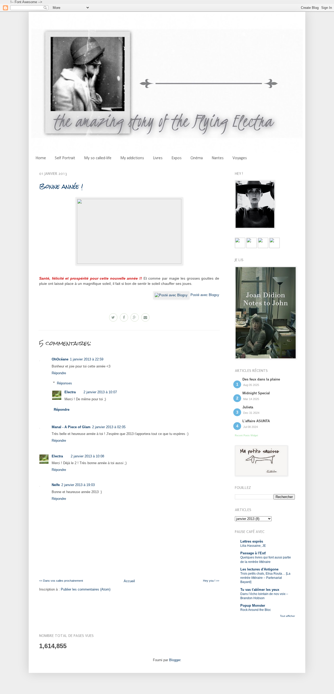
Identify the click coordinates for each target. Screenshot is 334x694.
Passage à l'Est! (253, 553)
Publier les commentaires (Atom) (85, 589)
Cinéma (196, 158)
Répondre (59, 373)
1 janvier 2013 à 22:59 (86, 359)
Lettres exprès (251, 541)
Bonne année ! (61, 186)
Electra (70, 392)
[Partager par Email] (145, 317)
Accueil (129, 581)
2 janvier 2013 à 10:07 (100, 392)
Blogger (174, 660)
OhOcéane (60, 359)
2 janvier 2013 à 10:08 (87, 456)
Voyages (239, 158)
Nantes (218, 158)
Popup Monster (252, 605)
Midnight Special (256, 393)
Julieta (247, 407)
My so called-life (97, 158)
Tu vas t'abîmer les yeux (259, 590)
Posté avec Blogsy (204, 295)
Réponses (64, 383)
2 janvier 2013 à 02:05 (109, 427)
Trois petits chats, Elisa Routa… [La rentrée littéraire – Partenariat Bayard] (265, 578)
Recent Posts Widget (246, 435)
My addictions (132, 158)
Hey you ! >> (211, 580)
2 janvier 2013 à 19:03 (78, 485)
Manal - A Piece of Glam (71, 427)
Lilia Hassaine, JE (253, 546)
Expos (176, 158)
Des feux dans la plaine (261, 379)
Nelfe (56, 485)
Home (40, 158)
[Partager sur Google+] (134, 317)
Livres (158, 158)
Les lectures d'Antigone (259, 569)
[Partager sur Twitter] (113, 317)
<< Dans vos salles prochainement (61, 580)
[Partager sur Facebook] (124, 317)
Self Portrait (65, 158)
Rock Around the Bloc (255, 610)
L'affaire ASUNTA (256, 421)
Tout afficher (287, 616)
